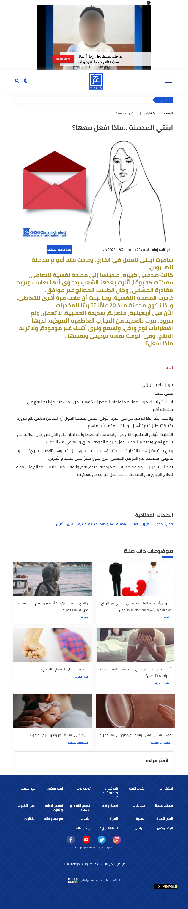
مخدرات (157, 524)
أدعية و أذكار (109, 806)
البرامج (140, 828)
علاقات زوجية (163, 683)
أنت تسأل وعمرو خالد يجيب (110, 792)
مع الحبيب (28, 788)
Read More (63, 59)
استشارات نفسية (160, 742)
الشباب (167, 617)
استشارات (151, 113)
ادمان (169, 524)
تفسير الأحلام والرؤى (54, 807)
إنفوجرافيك (137, 788)
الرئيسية (167, 113)
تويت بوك (84, 788)
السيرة (141, 819)
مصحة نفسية (87, 524)
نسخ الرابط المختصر (59, 249)
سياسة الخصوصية (92, 863)
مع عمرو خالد (53, 819)
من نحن (121, 863)
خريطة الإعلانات (71, 863)
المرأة (85, 617)
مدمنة (121, 524)
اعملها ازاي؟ (109, 828)
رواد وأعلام (83, 828)
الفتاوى (30, 819)
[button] (149, 3)
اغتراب (133, 524)
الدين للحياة (164, 819)
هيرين (144, 524)
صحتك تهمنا (164, 806)
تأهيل (60, 524)
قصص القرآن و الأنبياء (80, 807)
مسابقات (139, 806)
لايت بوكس (55, 788)
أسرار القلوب (27, 806)
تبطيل (71, 524)
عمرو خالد (107, 524)
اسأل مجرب (82, 676)
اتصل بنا (109, 863)
